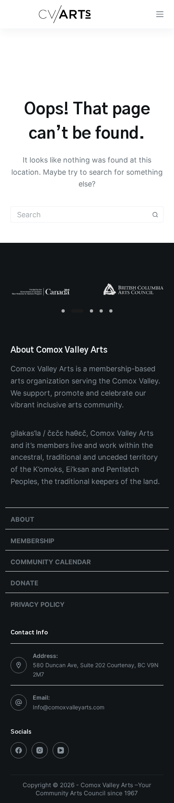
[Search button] (155, 214)
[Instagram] (40, 750)
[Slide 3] (91, 311)
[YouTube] (61, 750)
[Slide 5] (111, 311)
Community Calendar (51, 562)
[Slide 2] (77, 311)
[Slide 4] (101, 311)
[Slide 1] (63, 311)
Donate (24, 583)
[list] (87, 290)
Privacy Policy (38, 604)
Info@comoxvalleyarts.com (68, 707)
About (22, 519)
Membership (32, 541)
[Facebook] (19, 750)
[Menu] (159, 14)
